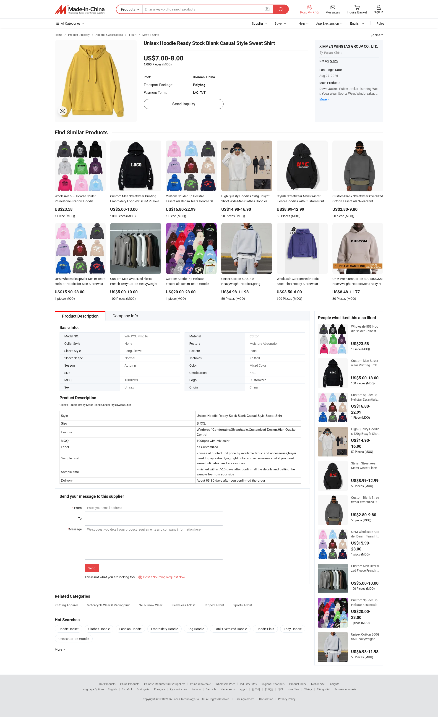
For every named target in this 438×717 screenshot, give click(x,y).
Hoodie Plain (265, 629)
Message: (75, 529)
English (112, 689)
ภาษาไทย (293, 689)
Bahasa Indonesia (345, 689)
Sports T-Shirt (242, 605)
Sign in (378, 12)
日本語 (269, 689)
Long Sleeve (133, 351)
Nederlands (228, 689)
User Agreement (244, 699)
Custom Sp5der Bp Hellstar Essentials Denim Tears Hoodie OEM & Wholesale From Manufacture (365, 397)
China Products (129, 684)
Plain (253, 351)
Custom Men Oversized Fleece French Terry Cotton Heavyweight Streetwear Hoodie (365, 568)
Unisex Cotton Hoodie (73, 638)
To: (80, 518)
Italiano (196, 689)
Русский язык (178, 689)
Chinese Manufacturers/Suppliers (164, 684)
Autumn (130, 365)
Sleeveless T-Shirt (184, 605)
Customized (258, 380)
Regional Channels (272, 684)
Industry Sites (248, 684)
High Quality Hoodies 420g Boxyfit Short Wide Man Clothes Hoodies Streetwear (365, 431)
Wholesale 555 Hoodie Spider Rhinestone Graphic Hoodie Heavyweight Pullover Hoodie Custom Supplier (365, 328)
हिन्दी (280, 689)
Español (127, 689)
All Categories (70, 23)
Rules (380, 23)
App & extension (327, 23)
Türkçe (308, 689)
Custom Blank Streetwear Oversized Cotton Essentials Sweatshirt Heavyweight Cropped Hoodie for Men (365, 499)
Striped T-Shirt (214, 605)
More (323, 99)
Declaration (266, 699)
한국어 (256, 689)
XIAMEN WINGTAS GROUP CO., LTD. (348, 46)
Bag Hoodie (196, 629)
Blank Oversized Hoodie (230, 629)
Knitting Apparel (66, 605)
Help (302, 23)
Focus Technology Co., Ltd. (189, 699)
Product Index (297, 684)
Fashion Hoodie (130, 629)
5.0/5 (334, 61)
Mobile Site (318, 684)
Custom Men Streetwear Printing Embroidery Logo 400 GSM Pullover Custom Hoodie (365, 363)
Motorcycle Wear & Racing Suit (108, 605)
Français (159, 689)
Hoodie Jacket (68, 629)
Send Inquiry (183, 104)
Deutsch (211, 689)
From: (77, 508)
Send (91, 568)
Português (143, 689)
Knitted (255, 358)
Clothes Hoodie (99, 629)
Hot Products (107, 684)
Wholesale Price (225, 684)
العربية (243, 689)
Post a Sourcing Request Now (161, 577)
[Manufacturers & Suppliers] (79, 9)
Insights (334, 684)
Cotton (254, 336)
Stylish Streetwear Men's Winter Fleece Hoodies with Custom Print (365, 465)
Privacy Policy (286, 699)
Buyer (278, 23)
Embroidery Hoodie (164, 629)
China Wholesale (200, 684)
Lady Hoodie (293, 629)
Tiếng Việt (323, 689)
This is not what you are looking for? (110, 577)
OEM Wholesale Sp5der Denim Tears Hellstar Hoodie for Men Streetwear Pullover (365, 534)
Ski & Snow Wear (150, 605)
